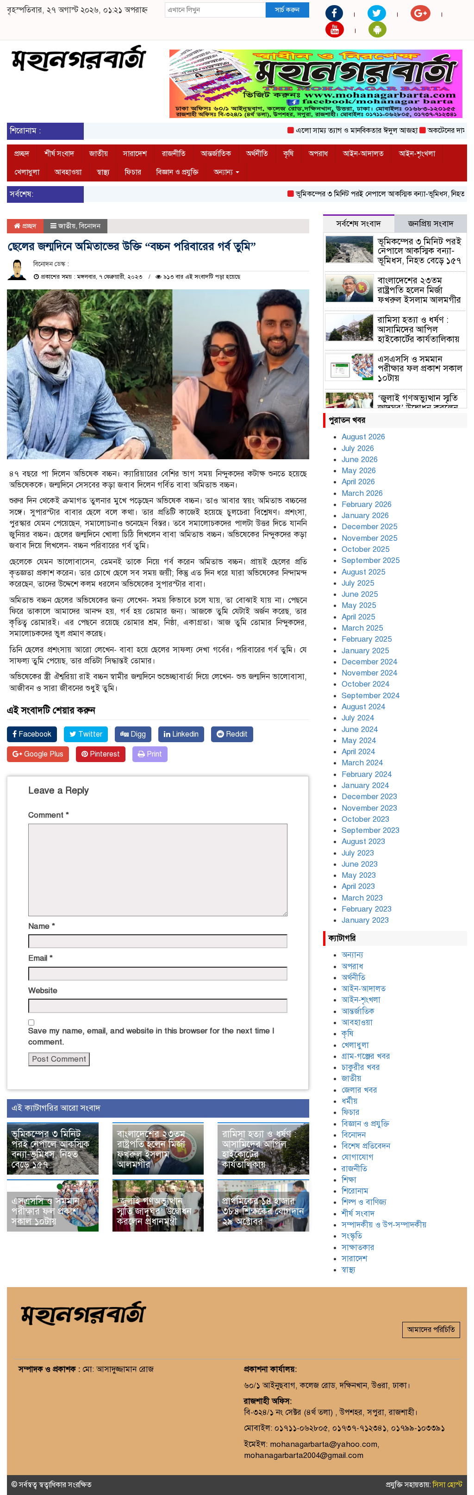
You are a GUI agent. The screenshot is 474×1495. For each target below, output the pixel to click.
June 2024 (360, 729)
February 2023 (367, 909)
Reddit (236, 734)
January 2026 (365, 515)
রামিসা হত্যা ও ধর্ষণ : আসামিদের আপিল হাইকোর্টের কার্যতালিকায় (259, 1149)
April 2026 (358, 482)
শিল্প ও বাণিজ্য (364, 1202)
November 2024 (369, 673)
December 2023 (369, 796)
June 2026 (360, 459)
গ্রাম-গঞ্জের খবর (366, 1056)
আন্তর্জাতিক (216, 153)
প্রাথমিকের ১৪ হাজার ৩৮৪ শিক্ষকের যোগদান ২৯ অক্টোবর (263, 1211)
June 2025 (360, 594)
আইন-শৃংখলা (417, 153)
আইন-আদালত (363, 153)
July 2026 (358, 448)
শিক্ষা (349, 1180)
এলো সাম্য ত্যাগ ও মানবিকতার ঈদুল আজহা (336, 130)
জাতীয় (98, 153)
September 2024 (370, 696)
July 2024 (358, 718)
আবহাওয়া (68, 172)
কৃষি (288, 153)
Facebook (34, 734)
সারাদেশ (135, 153)
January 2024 (365, 785)
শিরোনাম (355, 1191)
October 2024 (365, 684)
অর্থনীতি (257, 153)
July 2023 (358, 853)
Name (41, 926)
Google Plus (42, 754)
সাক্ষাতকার (358, 1247)
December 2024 (369, 662)
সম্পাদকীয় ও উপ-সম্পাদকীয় (384, 1225)
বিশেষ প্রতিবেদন (366, 1146)
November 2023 (369, 808)
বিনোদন (89, 226)
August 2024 (363, 707)
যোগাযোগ (358, 1157)
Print (153, 754)
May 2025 (359, 605)
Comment (48, 815)
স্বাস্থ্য (103, 172)
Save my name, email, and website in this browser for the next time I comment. (151, 1036)
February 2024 (367, 774)
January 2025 (365, 651)
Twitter (89, 734)
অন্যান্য (224, 172)
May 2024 (359, 740)
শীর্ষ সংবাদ (59, 153)
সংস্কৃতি (352, 1236)
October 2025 (365, 549)
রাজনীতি (174, 153)
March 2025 (362, 628)
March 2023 (362, 898)
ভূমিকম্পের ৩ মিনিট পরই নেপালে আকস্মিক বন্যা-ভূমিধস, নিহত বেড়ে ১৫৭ (50, 1149)
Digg (137, 734)
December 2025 (369, 527)
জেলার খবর (359, 1090)
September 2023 (370, 830)
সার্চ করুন (287, 10)
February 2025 (367, 639)
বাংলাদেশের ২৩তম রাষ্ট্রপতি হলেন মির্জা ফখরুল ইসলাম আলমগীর (151, 1149)
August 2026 (363, 437)
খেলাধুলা (26, 172)
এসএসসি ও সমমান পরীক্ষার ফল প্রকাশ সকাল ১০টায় (46, 1211)
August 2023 (363, 841)
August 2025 (363, 572)
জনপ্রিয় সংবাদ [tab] (431, 224)
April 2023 (358, 886)
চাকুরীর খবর (361, 1067)
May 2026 (359, 470)
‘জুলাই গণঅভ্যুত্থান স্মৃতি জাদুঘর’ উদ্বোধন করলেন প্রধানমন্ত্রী (154, 1211)
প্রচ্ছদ (21, 153)
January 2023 (365, 920)
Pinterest (104, 754)
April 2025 (358, 617)
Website (42, 990)
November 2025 (369, 538)
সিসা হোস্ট (447, 1484)
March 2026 (362, 493)
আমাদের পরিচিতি (431, 1329)
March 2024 (362, 763)
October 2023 (365, 819)
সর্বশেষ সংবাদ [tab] (359, 224)
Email (40, 958)
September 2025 (370, 560)
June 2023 (360, 864)
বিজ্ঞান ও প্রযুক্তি (177, 172)
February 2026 (367, 504)
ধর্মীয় (350, 1101)
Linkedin (184, 734)
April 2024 (358, 752)
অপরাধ (318, 153)
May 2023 (359, 875)
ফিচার (133, 172)
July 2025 (358, 583)
